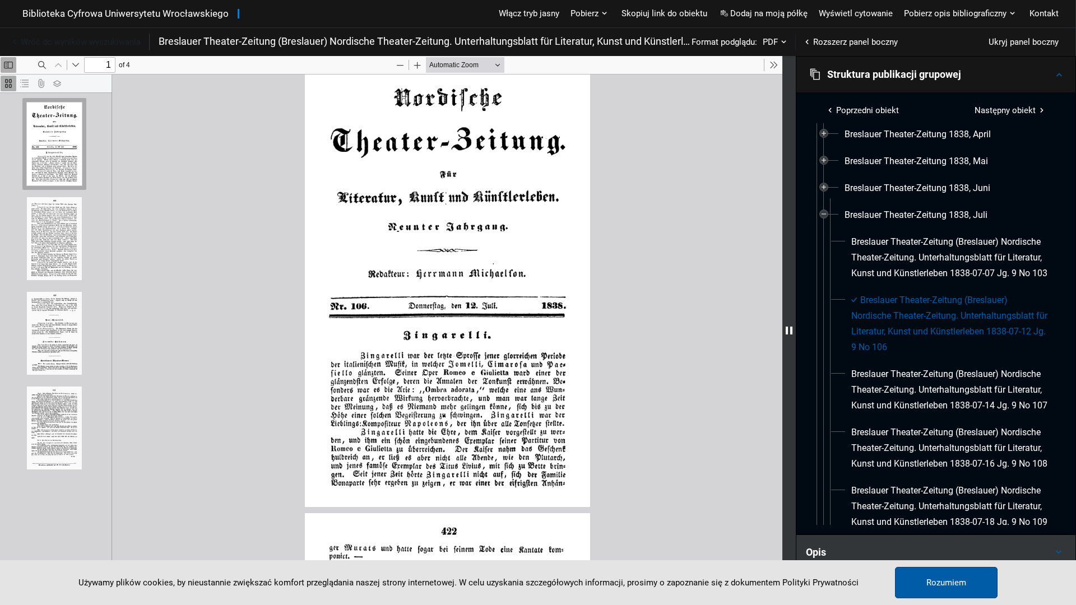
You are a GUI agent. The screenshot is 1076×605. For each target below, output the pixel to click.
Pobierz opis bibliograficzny (955, 13)
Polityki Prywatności (820, 583)
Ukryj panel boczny (1024, 42)
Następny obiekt (1005, 110)
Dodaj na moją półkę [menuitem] (769, 13)
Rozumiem (946, 583)
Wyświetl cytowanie (856, 13)
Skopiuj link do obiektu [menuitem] (664, 13)
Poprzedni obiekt (867, 110)
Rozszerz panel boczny (855, 42)
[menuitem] (918, 134)
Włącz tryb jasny (529, 13)
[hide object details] (789, 330)
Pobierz (585, 13)
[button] (935, 74)
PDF (770, 42)
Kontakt (1044, 13)
